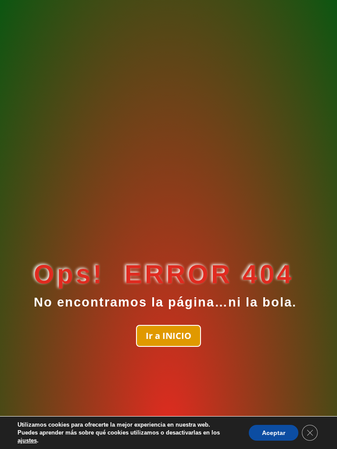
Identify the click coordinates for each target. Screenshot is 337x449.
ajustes (27, 440)
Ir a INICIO (168, 336)
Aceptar (273, 432)
